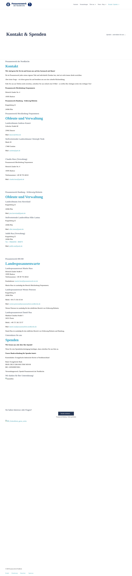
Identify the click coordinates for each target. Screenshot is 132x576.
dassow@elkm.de (15, 135)
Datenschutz (22, 573)
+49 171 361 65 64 (16, 300)
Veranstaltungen (84, 4)
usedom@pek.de (14, 150)
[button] (66, 413)
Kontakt (7, 573)
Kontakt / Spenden (113, 4)
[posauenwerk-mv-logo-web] (18, 566)
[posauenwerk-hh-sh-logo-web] (18, 560)
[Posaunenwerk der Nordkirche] (19, 4)
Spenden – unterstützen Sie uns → (116, 34)
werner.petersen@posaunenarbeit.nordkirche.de (24, 304)
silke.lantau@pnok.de (16, 229)
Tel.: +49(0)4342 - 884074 (14, 242)
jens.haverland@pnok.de (17, 213)
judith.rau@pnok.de (15, 246)
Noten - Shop (101, 4)
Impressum (31, 573)
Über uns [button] (92, 4)
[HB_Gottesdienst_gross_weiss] (51, 421)
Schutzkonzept (14, 573)
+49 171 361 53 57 (17, 322)
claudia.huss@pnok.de (16, 179)
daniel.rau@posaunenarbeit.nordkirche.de (23, 327)
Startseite (75, 4)
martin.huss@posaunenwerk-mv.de (26, 281)
